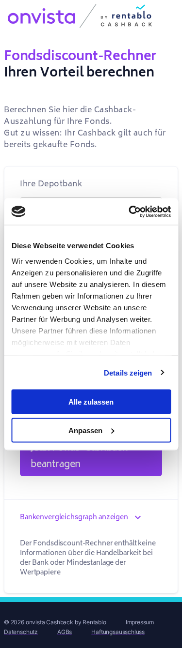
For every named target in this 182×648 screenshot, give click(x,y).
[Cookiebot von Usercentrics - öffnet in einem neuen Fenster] (129, 211)
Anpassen (85, 430)
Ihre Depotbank (51, 184)
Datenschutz (21, 631)
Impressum (140, 622)
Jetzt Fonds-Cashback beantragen (79, 456)
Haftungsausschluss (118, 631)
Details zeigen (128, 372)
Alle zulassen (91, 402)
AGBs (64, 631)
